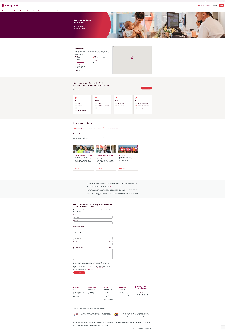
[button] (93, 62)
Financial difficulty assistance (124, 293)
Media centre (106, 292)
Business (10, 1)
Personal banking (6, 10)
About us (187, 1)
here (110, 186)
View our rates (76, 296)
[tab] (79, 128)
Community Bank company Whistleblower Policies (119, 192)
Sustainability (106, 295)
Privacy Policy (90, 269)
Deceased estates (122, 290)
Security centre (198, 1)
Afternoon (83, 232)
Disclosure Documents (83, 324)
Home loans (27, 10)
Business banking (91, 290)
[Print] (223, 1)
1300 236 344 (100, 267)
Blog (209, 1)
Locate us (201, 5)
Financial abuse (122, 289)
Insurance (44, 10)
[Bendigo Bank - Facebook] (137, 294)
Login (221, 5)
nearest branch (91, 267)
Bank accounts (17, 10)
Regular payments (122, 292)
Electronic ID (90, 295)
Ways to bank (91, 292)
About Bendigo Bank (107, 289)
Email (81, 228)
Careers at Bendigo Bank (108, 299)
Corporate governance (107, 293)
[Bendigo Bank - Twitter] (142, 294)
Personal (5, 1)
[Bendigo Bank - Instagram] (139, 294)
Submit (79, 272)
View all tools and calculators (79, 295)
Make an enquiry (146, 88)
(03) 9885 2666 (80, 62)
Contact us (192, 1)
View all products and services (79, 293)
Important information (84, 308)
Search (208, 5)
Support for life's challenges (124, 295)
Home (74, 40)
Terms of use (75, 308)
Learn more (77, 168)
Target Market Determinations (100, 308)
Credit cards (36, 10)
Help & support (205, 1)
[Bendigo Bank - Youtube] (147, 294)
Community (17, 1)
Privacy (91, 308)
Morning (77, 232)
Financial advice (61, 10)
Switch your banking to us (78, 292)
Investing (52, 10)
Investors (105, 296)
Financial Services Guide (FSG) (131, 324)
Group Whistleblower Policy (95, 192)
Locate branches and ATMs (78, 290)
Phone (76, 228)
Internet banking (91, 293)
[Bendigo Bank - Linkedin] (144, 294)
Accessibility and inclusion (108, 297)
